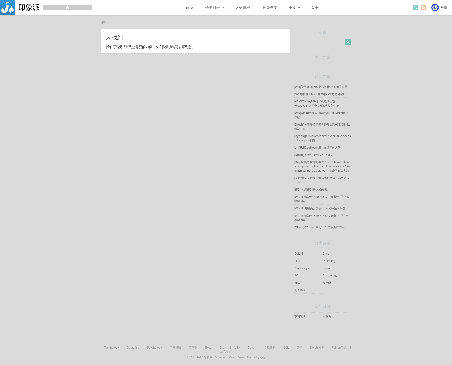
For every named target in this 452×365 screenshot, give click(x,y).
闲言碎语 (300, 290)
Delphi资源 (317, 347)
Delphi (298, 253)
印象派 (208, 357)
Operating (329, 261)
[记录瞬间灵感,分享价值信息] (46, 7)
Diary (326, 253)
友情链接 (269, 7)
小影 (263, 357)
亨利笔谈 (300, 316)
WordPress (237, 357)
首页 (189, 7)
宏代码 (327, 282)
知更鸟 (327, 316)
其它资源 (226, 351)
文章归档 (242, 7)
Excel (297, 261)
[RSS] (423, 7)
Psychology (301, 268)
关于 (315, 7)
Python (327, 268)
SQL (297, 275)
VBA (297, 282)
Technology (330, 275)
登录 (444, 7)
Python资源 (339, 347)
